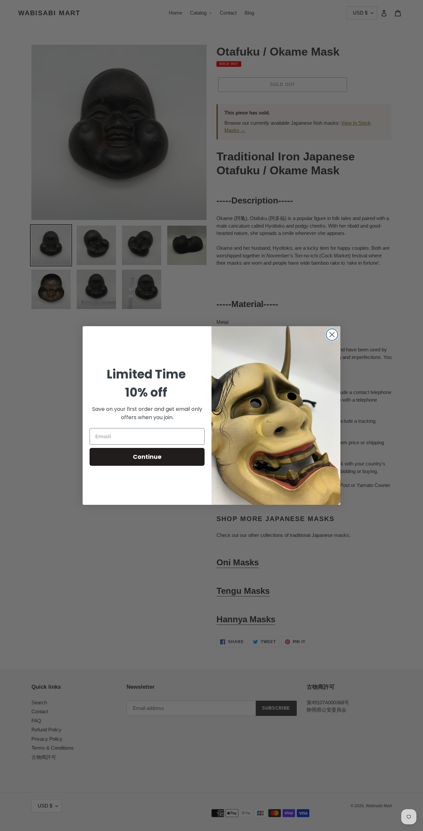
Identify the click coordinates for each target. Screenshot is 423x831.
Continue (147, 457)
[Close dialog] (332, 334)
